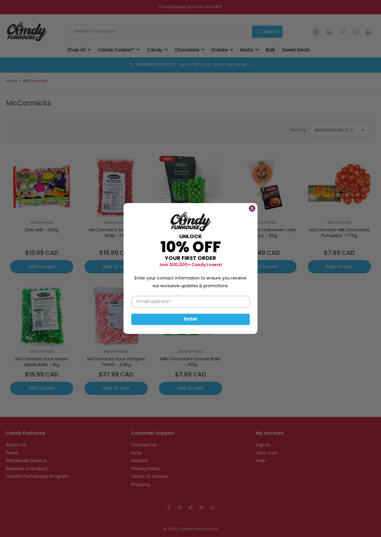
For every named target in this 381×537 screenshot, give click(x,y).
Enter (190, 319)
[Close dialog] (252, 208)
